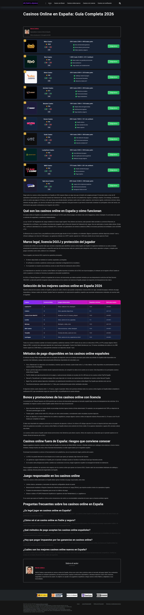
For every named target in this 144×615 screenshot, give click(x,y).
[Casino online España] (30, 2)
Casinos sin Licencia (89, 3)
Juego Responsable (86, 604)
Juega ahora (113, 46)
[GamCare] (87, 595)
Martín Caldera (34, 28)
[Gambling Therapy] (57, 595)
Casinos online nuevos (73, 3)
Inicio (50, 3)
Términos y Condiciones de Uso (113, 604)
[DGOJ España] (42, 595)
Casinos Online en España (42, 604)
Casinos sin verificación (105, 3)
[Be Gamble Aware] (72, 595)
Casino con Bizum (59, 3)
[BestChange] (102, 595)
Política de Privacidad (99, 604)
